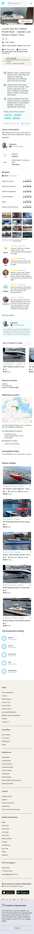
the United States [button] (7, 51)
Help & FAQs (6, 868)
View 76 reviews (8, 315)
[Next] (29, 343)
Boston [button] (25, 51)
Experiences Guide (8, 803)
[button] (14, 355)
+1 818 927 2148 (7, 871)
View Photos (25, 21)
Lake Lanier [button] (5, 825)
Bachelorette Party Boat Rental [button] (11, 780)
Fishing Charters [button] (7, 764)
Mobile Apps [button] (6, 741)
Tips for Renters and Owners (11, 809)
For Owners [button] (5, 738)
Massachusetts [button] (17, 51)
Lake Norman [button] (6, 845)
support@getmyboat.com (10, 874)
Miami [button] (3, 822)
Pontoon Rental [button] (6, 770)
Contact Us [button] (5, 722)
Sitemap (4, 718)
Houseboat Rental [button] (7, 767)
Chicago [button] (4, 842)
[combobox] (16, 3)
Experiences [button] (6, 752)
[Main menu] (31, 3)
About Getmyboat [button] (7, 692)
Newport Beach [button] (7, 838)
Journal (5, 791)
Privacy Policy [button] (6, 705)
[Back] (25, 343)
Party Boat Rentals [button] (7, 783)
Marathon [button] (5, 855)
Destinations (5, 806)
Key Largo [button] (5, 848)
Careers (4, 696)
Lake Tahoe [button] (5, 829)
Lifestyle (4, 799)
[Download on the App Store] (8, 892)
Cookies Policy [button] (6, 709)
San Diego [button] (5, 832)
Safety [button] (4, 744)
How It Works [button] (6, 734)
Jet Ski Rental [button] (6, 760)
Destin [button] (4, 851)
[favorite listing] (6, 39)
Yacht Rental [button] (6, 774)
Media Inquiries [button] (6, 699)
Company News (7, 796)
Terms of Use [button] (27, 913)
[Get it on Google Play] (23, 892)
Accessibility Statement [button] (9, 712)
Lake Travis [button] (5, 835)
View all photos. (17, 240)
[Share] (3, 39)
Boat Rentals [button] (6, 757)
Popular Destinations (9, 817)
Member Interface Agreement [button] (11, 715)
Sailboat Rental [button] (6, 777)
